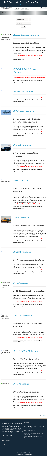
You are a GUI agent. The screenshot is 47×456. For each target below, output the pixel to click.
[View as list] (24, 26)
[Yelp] (6, 444)
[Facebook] (2, 444)
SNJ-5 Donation (21, 218)
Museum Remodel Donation (26, 35)
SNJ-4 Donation (21, 181)
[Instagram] (4, 444)
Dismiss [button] (23, 5)
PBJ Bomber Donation (23, 111)
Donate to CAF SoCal (23, 92)
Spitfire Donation (22, 316)
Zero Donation (20, 283)
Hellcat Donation (22, 252)
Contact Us (27, 452)
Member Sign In (20, 452)
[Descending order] (30, 19)
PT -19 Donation (21, 384)
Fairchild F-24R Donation (26, 351)
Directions (26, 437)
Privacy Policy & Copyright (8, 435)
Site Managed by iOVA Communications (24, 454)
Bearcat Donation (22, 145)
